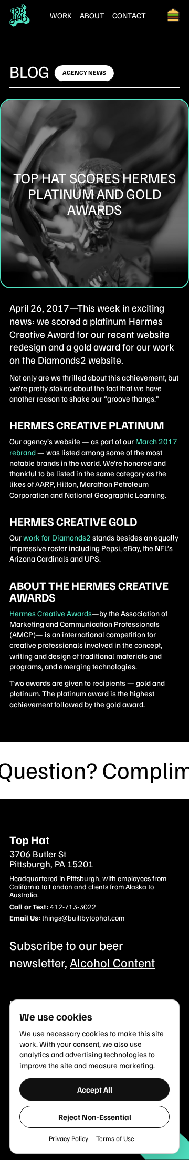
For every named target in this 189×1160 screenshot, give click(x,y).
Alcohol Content (112, 962)
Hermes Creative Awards (50, 613)
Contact (129, 15)
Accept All (94, 1089)
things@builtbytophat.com (83, 917)
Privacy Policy (69, 1138)
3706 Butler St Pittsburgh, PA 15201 (51, 859)
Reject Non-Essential (94, 1117)
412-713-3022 (73, 906)
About (92, 15)
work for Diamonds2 (57, 537)
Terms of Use (115, 1138)
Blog (29, 71)
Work (61, 15)
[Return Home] (19, 15)
